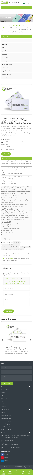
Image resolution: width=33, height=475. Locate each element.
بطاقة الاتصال (5, 50)
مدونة (2, 400)
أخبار (2, 395)
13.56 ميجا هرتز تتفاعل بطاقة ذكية (11, 244)
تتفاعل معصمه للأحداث (6, 415)
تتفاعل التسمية (5, 61)
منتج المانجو (5, 77)
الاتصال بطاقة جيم (5, 426)
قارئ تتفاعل (5, 67)
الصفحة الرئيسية (5, 389)
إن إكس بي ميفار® (6, 74)
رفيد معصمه (5, 54)
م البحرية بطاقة (4, 412)
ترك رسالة (16, 472)
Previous (2, 340)
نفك (3, 47)
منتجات (3, 392)
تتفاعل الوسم (5, 57)
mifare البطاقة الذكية (6, 429)
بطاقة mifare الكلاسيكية (6, 421)
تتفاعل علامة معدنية (7, 64)
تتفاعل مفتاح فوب (6, 71)
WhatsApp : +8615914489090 (12, 448)
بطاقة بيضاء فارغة (18, 249)
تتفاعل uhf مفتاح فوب (6, 424)
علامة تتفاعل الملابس (6, 418)
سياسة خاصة (4, 406)
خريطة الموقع (4, 398)
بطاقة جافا (4, 44)
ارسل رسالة (9, 311)
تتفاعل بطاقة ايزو (6, 40)
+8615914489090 (9, 441)
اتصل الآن (5, 154)
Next (31, 340)
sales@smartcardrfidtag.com (12, 444)
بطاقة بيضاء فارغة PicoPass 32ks (10, 247)
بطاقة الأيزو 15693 (7, 249)
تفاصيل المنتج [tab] (6, 158)
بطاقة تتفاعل (17, 242)
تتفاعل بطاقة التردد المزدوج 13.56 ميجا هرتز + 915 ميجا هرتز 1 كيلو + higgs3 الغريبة (16, 348)
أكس (2, 403)
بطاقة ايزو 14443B (25, 247)
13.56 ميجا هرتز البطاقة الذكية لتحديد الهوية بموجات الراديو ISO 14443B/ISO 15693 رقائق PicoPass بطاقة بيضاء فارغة (16, 281)
